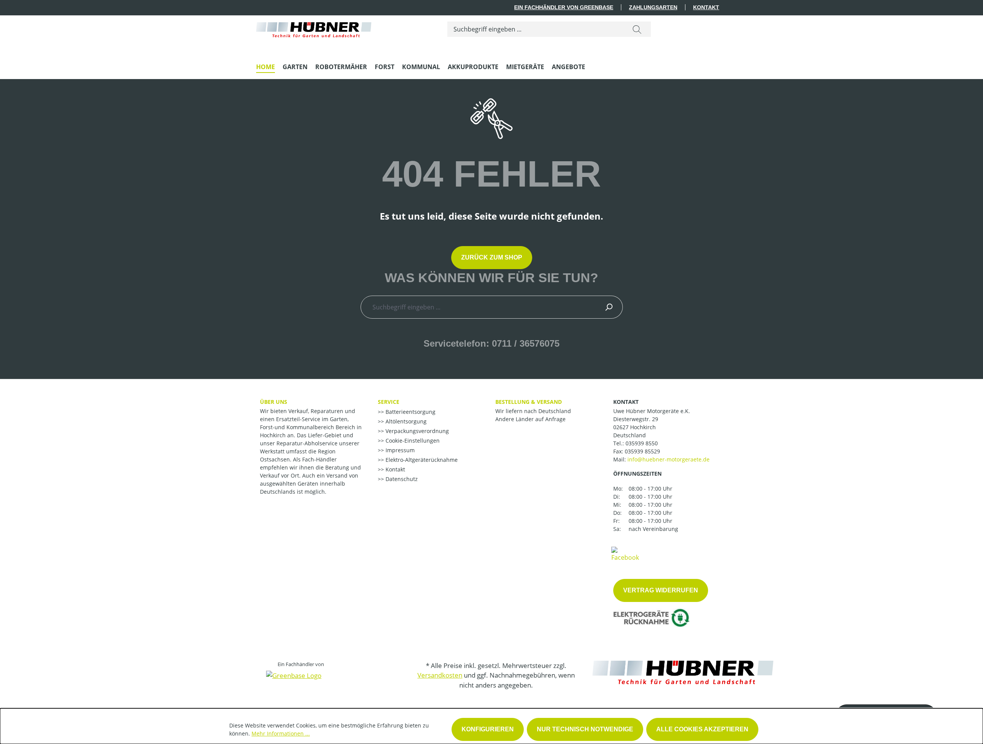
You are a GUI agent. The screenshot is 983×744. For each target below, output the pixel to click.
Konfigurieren (488, 729)
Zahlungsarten (653, 7)
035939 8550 (642, 443)
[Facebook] (625, 553)
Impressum (399, 450)
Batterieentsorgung (409, 411)
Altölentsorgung (405, 421)
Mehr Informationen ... (281, 733)
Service (388, 401)
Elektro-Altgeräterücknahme (421, 459)
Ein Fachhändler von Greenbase (563, 7)
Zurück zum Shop (491, 257)
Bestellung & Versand (528, 401)
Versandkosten (439, 675)
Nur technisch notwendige (585, 729)
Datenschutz (401, 479)
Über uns (273, 401)
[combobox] (535, 29)
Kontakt (706, 7)
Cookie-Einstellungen (412, 440)
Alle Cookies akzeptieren (702, 729)
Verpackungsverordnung (416, 431)
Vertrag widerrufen (660, 590)
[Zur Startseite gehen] (313, 27)
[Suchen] (637, 29)
